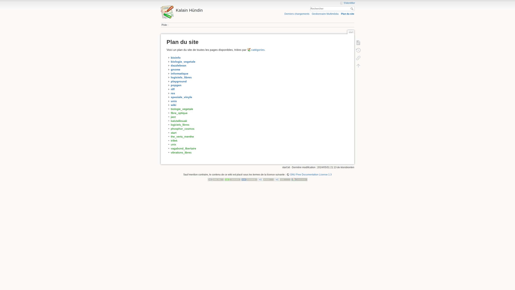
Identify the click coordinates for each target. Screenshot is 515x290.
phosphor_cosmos (182, 128)
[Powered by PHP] (249, 179)
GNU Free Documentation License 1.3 (311, 174)
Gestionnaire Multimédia (325, 13)
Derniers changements (296, 13)
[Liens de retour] (358, 58)
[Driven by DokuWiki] (299, 179)
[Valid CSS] (283, 179)
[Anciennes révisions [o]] (358, 50)
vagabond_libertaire (183, 148)
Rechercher (352, 8)
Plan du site (347, 13)
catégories (258, 49)
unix (173, 144)
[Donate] (233, 179)
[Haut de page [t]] (358, 65)
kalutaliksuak (179, 120)
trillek (174, 140)
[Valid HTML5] (266, 179)
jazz (173, 116)
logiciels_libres (180, 124)
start (173, 132)
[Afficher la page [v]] (358, 43)
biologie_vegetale (182, 109)
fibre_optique (179, 113)
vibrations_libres (181, 152)
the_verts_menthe (182, 136)
